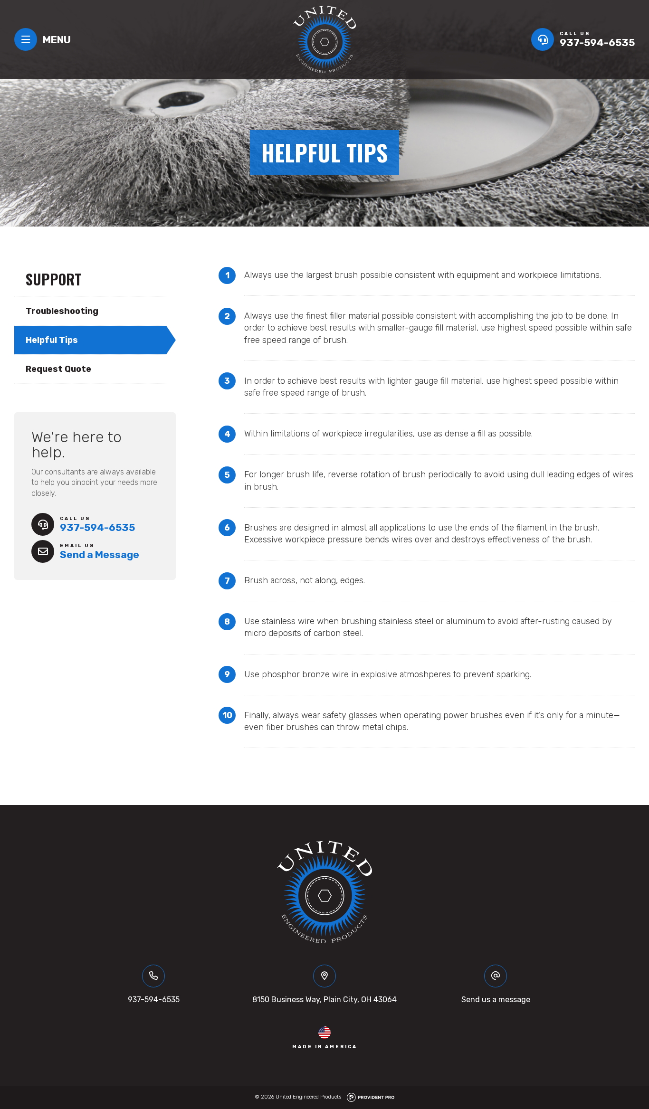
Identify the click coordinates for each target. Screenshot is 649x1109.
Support (54, 279)
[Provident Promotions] (370, 1097)
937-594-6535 (154, 999)
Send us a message (495, 999)
